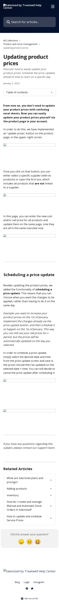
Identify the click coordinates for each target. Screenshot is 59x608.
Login (27, 582)
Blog (17, 582)
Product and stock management (20, 44)
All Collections (10, 40)
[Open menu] (53, 6)
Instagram (38, 582)
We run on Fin (31, 598)
